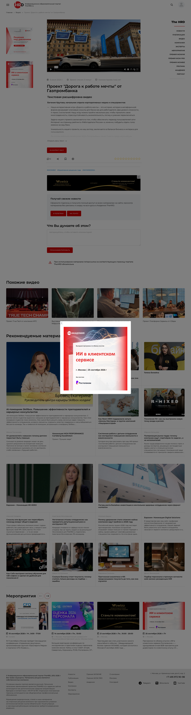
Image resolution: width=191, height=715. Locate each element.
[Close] (129, 322)
